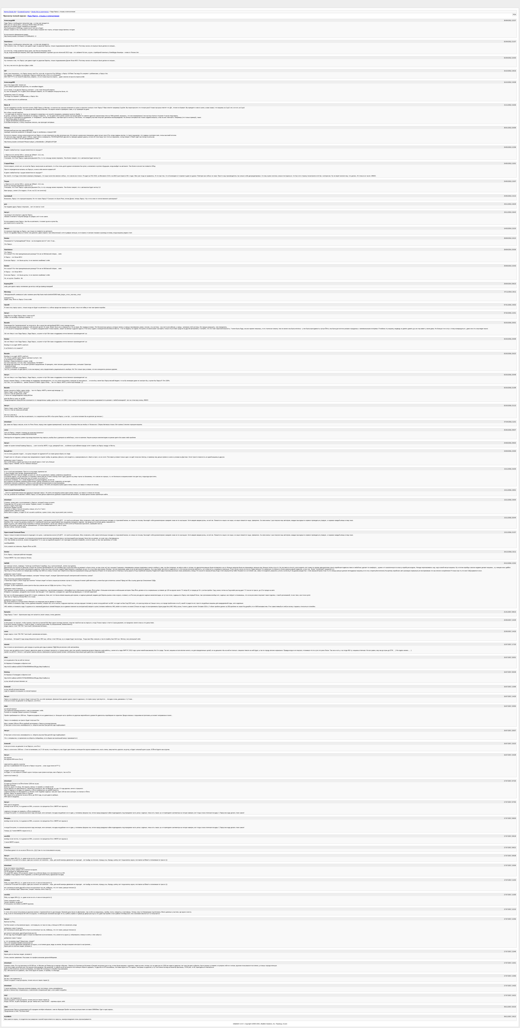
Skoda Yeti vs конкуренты (40, 11)
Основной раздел (24, 11)
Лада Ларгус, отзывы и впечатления (43, 16)
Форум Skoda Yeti (10, 11)
